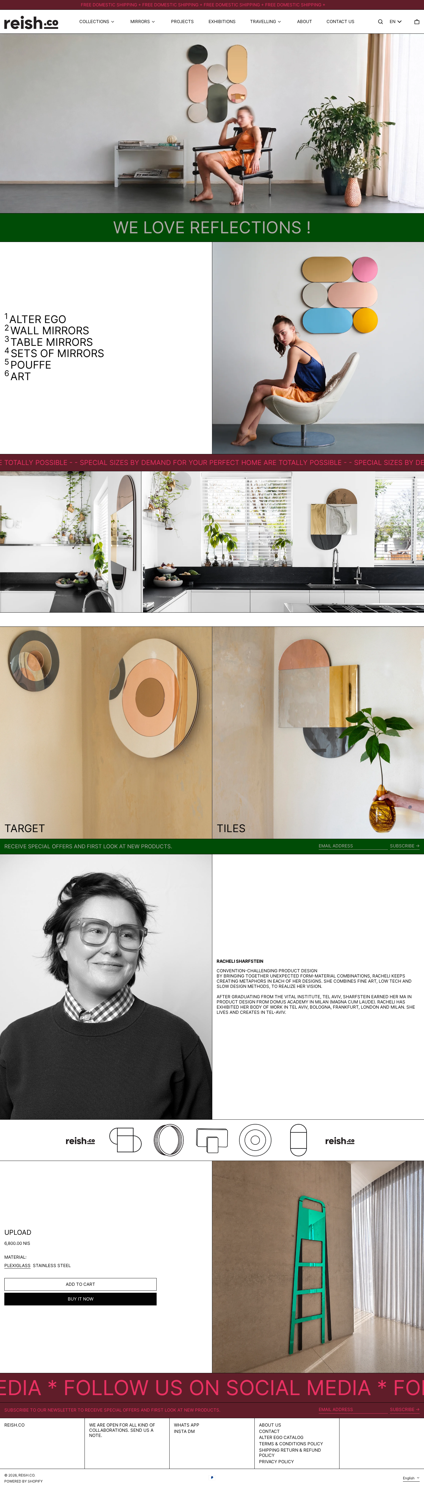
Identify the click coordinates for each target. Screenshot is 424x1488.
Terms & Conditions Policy (291, 1443)
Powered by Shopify (23, 1481)
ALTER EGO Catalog (281, 1437)
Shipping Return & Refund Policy (290, 1452)
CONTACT (269, 1431)
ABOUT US (270, 1425)
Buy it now (80, 1299)
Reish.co (14, 1425)
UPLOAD (17, 1232)
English (409, 1478)
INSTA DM (184, 1431)
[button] (417, 21)
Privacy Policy (276, 1461)
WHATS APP (186, 1425)
